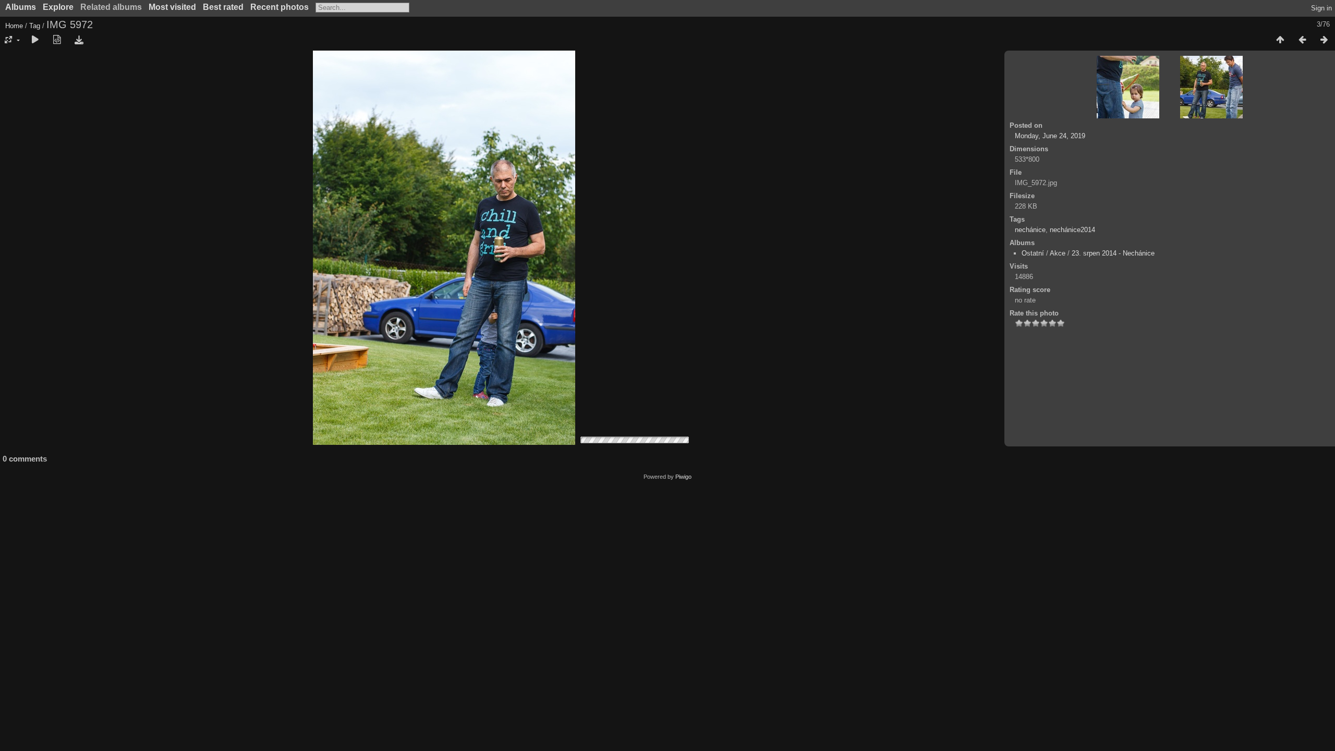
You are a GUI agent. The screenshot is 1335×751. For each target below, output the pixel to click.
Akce (1057, 253)
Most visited (172, 7)
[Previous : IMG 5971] (1302, 40)
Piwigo (683, 477)
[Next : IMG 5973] (1324, 40)
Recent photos (279, 7)
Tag (34, 26)
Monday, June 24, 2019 (1050, 136)
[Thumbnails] (1280, 40)
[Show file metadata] (57, 40)
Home (14, 26)
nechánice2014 (1072, 230)
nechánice (1030, 230)
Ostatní (1033, 253)
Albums (20, 7)
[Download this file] (79, 40)
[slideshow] (35, 40)
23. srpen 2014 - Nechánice (1113, 253)
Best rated (223, 7)
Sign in (1321, 8)
